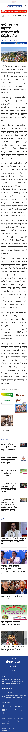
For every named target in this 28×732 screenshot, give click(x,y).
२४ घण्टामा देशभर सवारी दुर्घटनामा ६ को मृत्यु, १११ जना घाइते (8, 447)
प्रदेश (8, 724)
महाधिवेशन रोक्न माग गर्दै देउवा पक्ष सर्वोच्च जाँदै (13, 597)
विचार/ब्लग (20, 719)
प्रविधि (3, 724)
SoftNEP (10, 730)
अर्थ (15, 719)
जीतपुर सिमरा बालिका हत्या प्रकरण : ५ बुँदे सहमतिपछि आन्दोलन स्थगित (8, 487)
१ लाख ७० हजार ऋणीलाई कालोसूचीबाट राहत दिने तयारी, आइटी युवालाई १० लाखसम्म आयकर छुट (13, 570)
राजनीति (4, 719)
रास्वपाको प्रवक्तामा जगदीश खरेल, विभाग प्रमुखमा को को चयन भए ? (12, 648)
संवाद (3, 721)
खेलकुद (13, 721)
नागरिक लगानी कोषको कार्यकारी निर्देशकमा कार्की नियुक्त (9, 460)
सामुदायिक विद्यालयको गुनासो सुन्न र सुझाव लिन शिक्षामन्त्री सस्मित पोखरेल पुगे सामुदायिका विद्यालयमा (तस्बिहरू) (9, 505)
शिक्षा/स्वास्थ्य (20, 721)
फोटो (8, 721)
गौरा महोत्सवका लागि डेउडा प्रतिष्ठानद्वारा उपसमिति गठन (8, 473)
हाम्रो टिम (14, 671)
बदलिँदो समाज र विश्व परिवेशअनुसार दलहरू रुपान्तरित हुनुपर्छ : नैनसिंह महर (13, 541)
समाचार (7, 15)
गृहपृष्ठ (2, 15)
